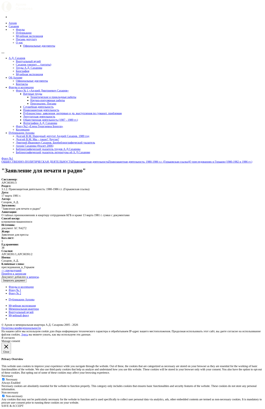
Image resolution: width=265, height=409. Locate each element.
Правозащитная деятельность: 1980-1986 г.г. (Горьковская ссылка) (148, 161)
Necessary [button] (7, 375)
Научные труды (32, 93)
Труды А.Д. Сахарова (29, 67)
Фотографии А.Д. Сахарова (40, 123)
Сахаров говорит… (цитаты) (33, 64)
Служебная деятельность (38, 106)
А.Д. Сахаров (17, 58)
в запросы (32, 276)
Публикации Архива (21, 132)
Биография (22, 71)
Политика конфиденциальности (21, 328)
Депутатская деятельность (39, 116)
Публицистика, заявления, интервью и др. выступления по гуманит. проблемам (72, 113)
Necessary (11, 379)
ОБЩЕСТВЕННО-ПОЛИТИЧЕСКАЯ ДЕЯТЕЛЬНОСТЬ (36, 161)
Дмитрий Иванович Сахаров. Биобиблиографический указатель (55, 142)
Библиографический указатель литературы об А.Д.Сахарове (53, 152)
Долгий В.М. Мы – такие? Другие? (37, 139)
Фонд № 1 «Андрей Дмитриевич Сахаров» (42, 90)
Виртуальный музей (28, 61)
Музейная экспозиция (29, 36)
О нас (19, 42)
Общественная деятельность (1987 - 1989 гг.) (50, 119)
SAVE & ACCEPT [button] (12, 405)
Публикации (24, 32)
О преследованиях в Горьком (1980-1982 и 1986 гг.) (220, 161)
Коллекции (23, 129)
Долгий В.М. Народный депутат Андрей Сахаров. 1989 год (52, 136)
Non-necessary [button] (9, 392)
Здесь (24, 334)
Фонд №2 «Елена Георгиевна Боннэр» (39, 126)
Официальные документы (39, 45)
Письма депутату (26, 39)
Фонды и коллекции (21, 87)
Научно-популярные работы (47, 100)
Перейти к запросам (13, 273)
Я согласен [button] (8, 337)
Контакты (22, 84)
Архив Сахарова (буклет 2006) (34, 145)
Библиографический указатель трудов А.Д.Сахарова (48, 149)
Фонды (20, 29)
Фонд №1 (7, 158)
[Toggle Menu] (2, 52)
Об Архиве (15, 77)
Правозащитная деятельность (41, 110)
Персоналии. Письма (43, 103)
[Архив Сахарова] (16, 10)
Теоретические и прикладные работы (53, 97)
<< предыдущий (11, 270)
